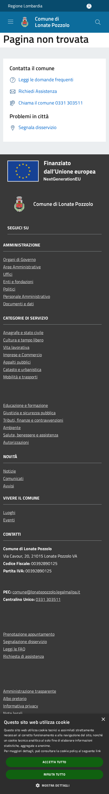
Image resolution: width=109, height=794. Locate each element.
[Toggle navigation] (10, 21)
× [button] (103, 719)
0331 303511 (48, 599)
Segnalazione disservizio (25, 641)
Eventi (9, 520)
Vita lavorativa (16, 347)
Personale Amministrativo (26, 296)
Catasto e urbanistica (22, 369)
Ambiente (12, 427)
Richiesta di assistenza (23, 656)
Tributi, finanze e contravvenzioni (33, 420)
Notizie (9, 471)
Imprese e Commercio (22, 354)
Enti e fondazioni (18, 281)
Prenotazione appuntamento (28, 634)
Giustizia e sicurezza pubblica (29, 413)
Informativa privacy (20, 706)
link (98, 750)
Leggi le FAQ (14, 649)
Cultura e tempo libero (23, 340)
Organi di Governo (19, 259)
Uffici (7, 274)
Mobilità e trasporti (20, 377)
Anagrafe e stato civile (23, 332)
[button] (54, 785)
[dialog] (54, 754)
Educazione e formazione (25, 405)
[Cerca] (98, 22)
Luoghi (9, 512)
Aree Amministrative (22, 267)
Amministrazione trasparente (29, 691)
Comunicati (13, 478)
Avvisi (8, 486)
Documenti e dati (18, 304)
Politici (9, 289)
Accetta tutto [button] (54, 761)
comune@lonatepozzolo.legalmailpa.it (46, 592)
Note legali (12, 713)
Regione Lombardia (25, 6)
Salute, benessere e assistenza (30, 435)
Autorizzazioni (16, 442)
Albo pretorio (14, 698)
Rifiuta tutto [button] (54, 774)
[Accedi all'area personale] (89, 6)
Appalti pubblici (17, 362)
